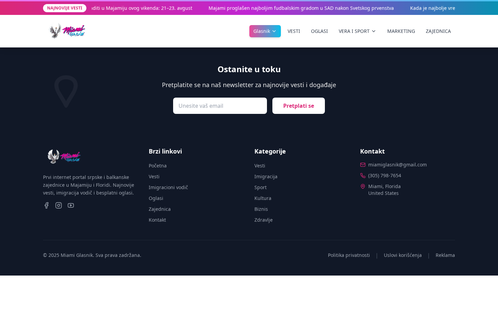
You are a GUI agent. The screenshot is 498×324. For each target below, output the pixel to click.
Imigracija (265, 176)
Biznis (261, 209)
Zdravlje (263, 220)
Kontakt (157, 220)
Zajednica (160, 209)
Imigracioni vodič (168, 187)
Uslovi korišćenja (403, 255)
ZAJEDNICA (438, 31)
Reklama (445, 255)
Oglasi (156, 198)
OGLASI (319, 31)
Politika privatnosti (349, 255)
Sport (260, 187)
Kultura (262, 198)
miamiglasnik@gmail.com (397, 164)
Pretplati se (298, 105)
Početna (158, 165)
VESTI (294, 31)
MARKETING (401, 31)
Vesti (154, 176)
